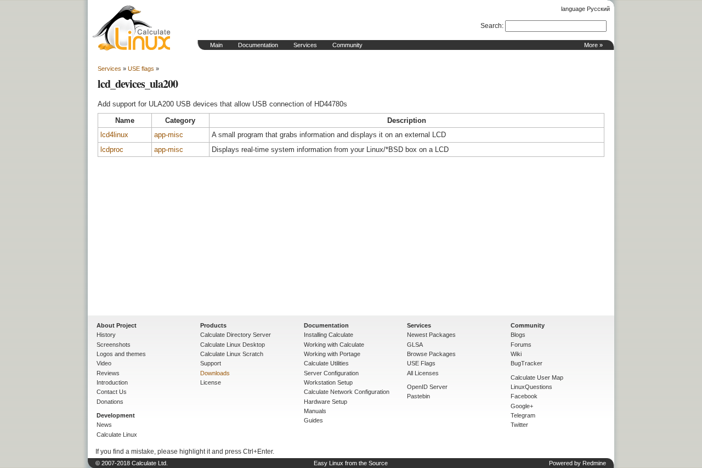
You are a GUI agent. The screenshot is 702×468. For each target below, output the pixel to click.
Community (347, 45)
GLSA (415, 344)
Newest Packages (431, 334)
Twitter (519, 424)
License (210, 382)
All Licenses (423, 373)
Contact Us (112, 391)
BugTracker (526, 363)
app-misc (168, 135)
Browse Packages (431, 354)
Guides (313, 420)
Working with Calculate (334, 344)
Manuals (315, 411)
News (104, 424)
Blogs (518, 334)
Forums (521, 344)
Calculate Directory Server (235, 334)
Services (305, 45)
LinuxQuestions (531, 387)
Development (116, 415)
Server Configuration (331, 373)
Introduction (112, 382)
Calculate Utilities (326, 363)
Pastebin (418, 396)
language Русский (585, 8)
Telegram (523, 415)
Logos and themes (121, 354)
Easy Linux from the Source (351, 463)
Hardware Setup (325, 401)
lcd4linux (114, 135)
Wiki (516, 354)
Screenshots (114, 344)
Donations (110, 401)
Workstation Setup (328, 382)
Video (104, 363)
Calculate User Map (537, 377)
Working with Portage (332, 354)
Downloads (215, 373)
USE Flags (421, 363)
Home (132, 27)
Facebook (524, 396)
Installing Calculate (328, 334)
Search (491, 26)
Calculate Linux (117, 434)
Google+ (522, 406)
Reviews (108, 373)
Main (216, 45)
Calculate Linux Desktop (232, 344)
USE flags (141, 68)
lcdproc (111, 149)
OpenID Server (427, 387)
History (106, 334)
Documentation (258, 45)
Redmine (594, 463)
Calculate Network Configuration (346, 391)
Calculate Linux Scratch (231, 354)
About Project (117, 325)
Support (210, 363)
